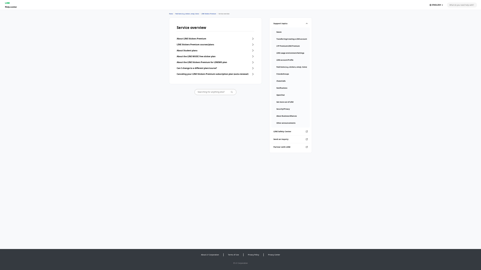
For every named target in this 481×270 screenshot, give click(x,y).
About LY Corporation (210, 255)
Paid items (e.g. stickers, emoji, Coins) (187, 14)
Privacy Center (274, 255)
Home (171, 14)
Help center (11, 7)
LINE (7, 3)
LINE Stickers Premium (208, 14)
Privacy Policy (253, 255)
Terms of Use (233, 255)
